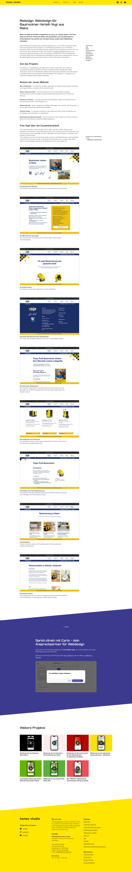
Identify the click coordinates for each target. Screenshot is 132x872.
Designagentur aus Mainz (61, 822)
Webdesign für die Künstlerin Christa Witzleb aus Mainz (53, 754)
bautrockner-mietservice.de (94, 139)
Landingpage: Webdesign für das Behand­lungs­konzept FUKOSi (30, 780)
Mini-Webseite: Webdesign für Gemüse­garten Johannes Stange (77, 780)
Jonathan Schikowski (59, 51)
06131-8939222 (69, 656)
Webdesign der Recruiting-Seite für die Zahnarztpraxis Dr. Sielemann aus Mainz (77, 755)
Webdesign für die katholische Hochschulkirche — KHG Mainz (100, 754)
